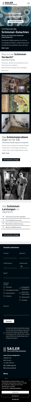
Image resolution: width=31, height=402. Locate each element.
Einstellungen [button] (15, 399)
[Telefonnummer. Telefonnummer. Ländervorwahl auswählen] (22, 266)
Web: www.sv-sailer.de (9, 368)
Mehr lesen (5, 48)
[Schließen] (29, 381)
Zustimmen (15, 392)
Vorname (6, 253)
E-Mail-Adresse (8, 263)
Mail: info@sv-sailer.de (9, 365)
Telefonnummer (23, 263)
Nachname (22, 253)
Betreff (6, 273)
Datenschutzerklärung (15, 388)
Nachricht (6, 306)
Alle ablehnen (15, 396)
